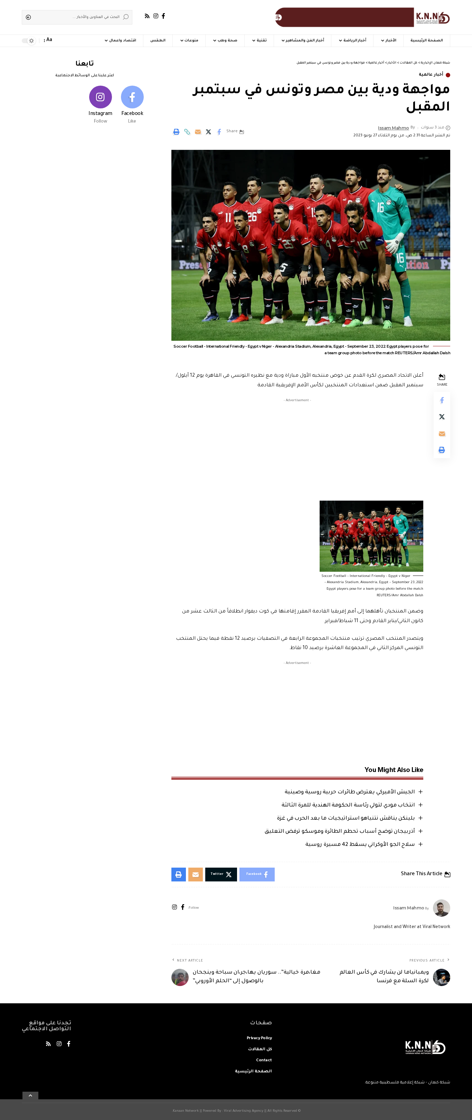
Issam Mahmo (393, 128)
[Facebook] (163, 16)
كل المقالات (260, 1049)
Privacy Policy (259, 1038)
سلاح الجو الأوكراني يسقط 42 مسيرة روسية (360, 845)
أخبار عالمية (431, 75)
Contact (264, 1061)
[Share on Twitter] (208, 131)
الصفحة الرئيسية (253, 1072)
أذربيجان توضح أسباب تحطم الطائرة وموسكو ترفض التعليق (340, 832)
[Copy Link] (187, 131)
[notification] (60, 41)
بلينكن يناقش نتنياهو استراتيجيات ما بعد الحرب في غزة (346, 819)
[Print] (176, 131)
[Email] (197, 131)
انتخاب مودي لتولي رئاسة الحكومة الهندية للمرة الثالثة (348, 806)
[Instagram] (156, 16)
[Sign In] (73, 41)
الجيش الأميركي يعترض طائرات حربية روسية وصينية (350, 792)
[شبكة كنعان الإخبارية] (361, 17)
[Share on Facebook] (219, 131)
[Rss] (147, 16)
